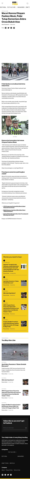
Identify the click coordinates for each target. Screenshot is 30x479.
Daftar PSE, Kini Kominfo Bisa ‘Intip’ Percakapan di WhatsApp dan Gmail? (15, 214)
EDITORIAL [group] (3, 7)
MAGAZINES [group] (21, 7)
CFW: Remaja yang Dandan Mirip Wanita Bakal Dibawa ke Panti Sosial (14, 207)
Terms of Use (17, 470)
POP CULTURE (11, 7)
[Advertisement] (15, 47)
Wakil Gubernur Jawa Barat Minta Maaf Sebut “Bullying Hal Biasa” (14, 211)
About (3, 470)
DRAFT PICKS (5, 463)
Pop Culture (5, 11)
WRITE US (12, 463)
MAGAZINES (21, 456)
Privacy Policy (9, 470)
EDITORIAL (4, 456)
